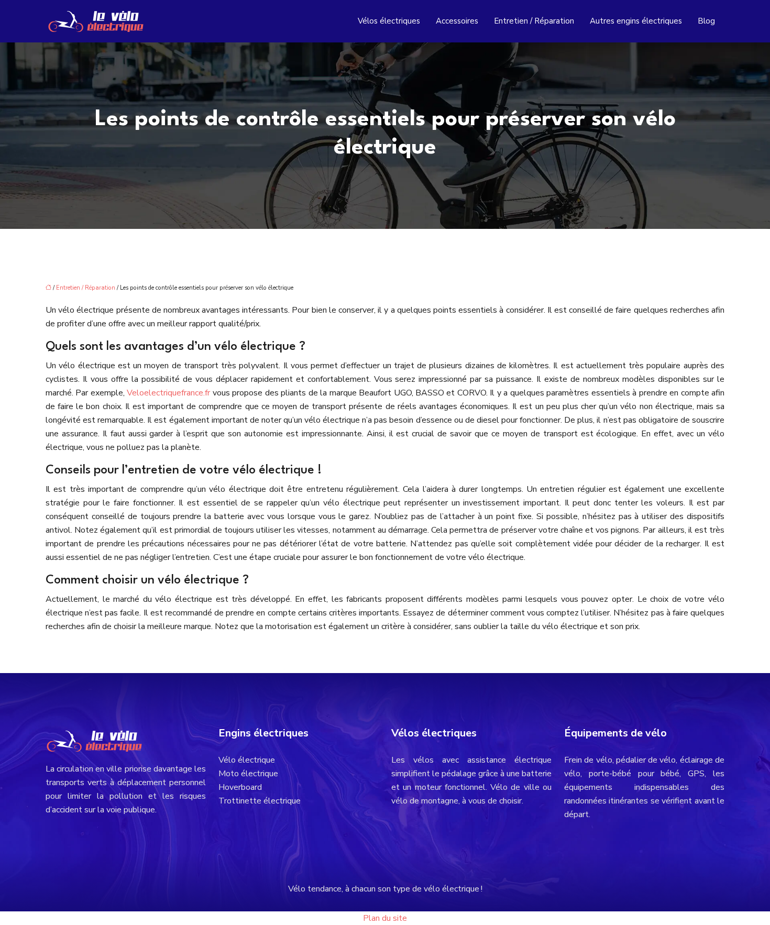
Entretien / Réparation (534, 21)
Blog (706, 21)
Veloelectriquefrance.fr (169, 393)
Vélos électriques (389, 21)
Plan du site (385, 918)
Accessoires (457, 21)
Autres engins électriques (636, 21)
